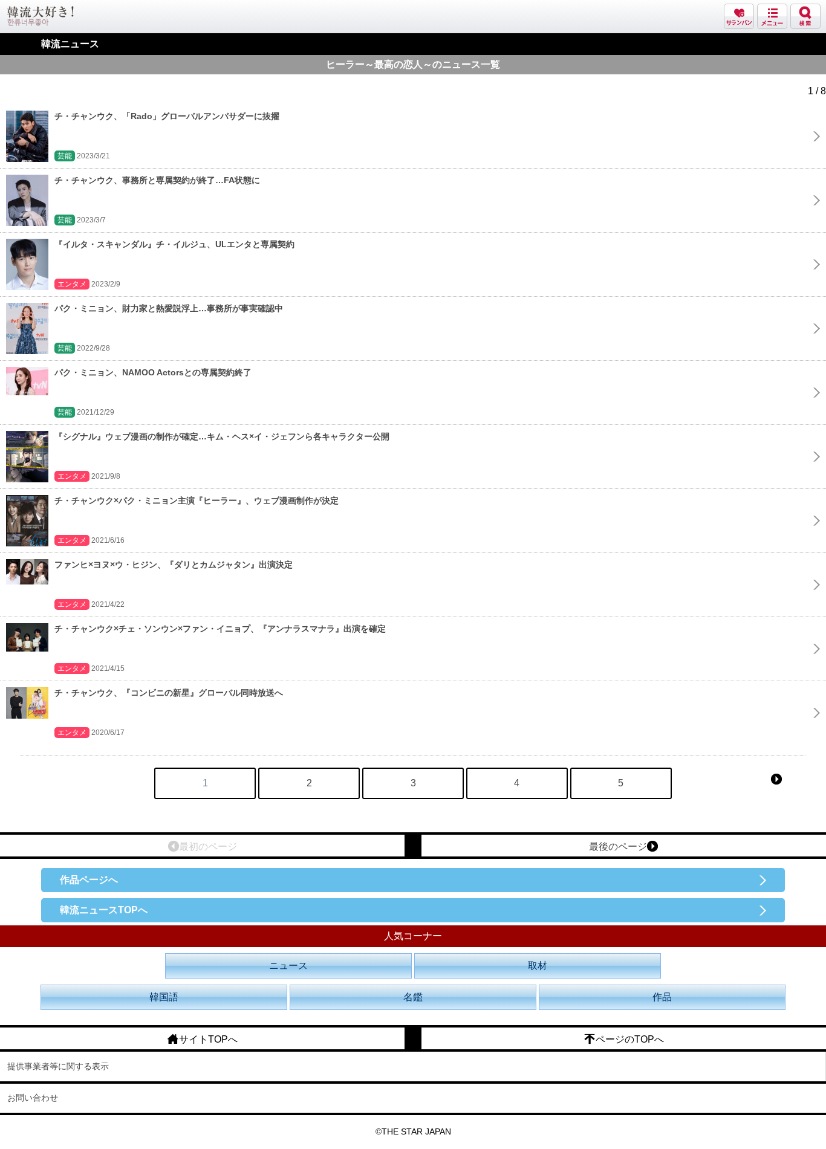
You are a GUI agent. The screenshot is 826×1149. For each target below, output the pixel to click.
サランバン (738, 16)
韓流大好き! (40, 16)
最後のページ (618, 846)
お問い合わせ (32, 1097)
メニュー (772, 16)
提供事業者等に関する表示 (58, 1066)
